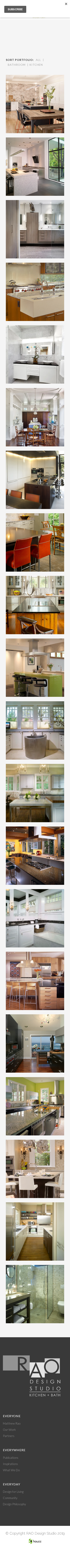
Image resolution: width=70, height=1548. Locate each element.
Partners (8, 1436)
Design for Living (13, 1491)
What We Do (11, 1470)
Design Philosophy (14, 1504)
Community (10, 1498)
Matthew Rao (12, 1423)
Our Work (9, 1429)
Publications (10, 1457)
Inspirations (10, 1464)
